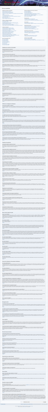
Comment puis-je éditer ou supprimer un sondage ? (8, 31)
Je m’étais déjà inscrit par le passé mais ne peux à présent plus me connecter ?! (11, 16)
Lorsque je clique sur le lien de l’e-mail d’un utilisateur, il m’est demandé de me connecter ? (12, 25)
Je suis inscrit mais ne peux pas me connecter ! (7, 15)
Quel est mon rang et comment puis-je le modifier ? (8, 24)
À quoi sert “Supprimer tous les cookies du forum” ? (8, 18)
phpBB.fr (29, 406)
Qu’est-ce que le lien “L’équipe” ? (28, 16)
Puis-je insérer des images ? (5, 41)
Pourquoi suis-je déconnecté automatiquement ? (7, 12)
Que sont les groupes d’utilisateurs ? (28, 12)
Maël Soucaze (24, 406)
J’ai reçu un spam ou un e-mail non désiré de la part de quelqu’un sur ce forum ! (33, 20)
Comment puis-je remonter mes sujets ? (6, 36)
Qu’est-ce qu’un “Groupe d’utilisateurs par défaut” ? (30, 15)
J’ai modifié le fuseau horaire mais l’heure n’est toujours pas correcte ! (10, 22)
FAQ (38, 5)
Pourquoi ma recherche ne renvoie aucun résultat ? (30, 26)
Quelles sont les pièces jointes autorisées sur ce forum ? (30, 35)
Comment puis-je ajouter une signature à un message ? (8, 29)
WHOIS (20, 395)
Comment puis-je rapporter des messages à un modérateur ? (9, 34)
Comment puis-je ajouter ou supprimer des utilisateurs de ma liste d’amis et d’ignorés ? (34, 23)
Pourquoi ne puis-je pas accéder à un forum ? (7, 32)
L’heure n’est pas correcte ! (5, 21)
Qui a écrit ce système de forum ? (28, 38)
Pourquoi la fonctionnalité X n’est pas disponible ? (30, 39)
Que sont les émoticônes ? (5, 40)
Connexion (45, 5)
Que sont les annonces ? (5, 42)
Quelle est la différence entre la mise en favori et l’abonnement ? (31, 31)
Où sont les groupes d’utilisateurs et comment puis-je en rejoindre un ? (32, 13)
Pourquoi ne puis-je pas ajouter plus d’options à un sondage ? (9, 30)
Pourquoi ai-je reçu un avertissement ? (6, 33)
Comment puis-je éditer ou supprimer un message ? (8, 28)
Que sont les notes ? (4, 43)
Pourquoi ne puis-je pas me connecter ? (6, 11)
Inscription (41, 5)
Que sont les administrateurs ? (27, 11)
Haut (3, 52)
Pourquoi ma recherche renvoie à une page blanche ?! (30, 27)
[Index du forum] (24, 3)
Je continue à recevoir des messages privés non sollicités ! (31, 19)
